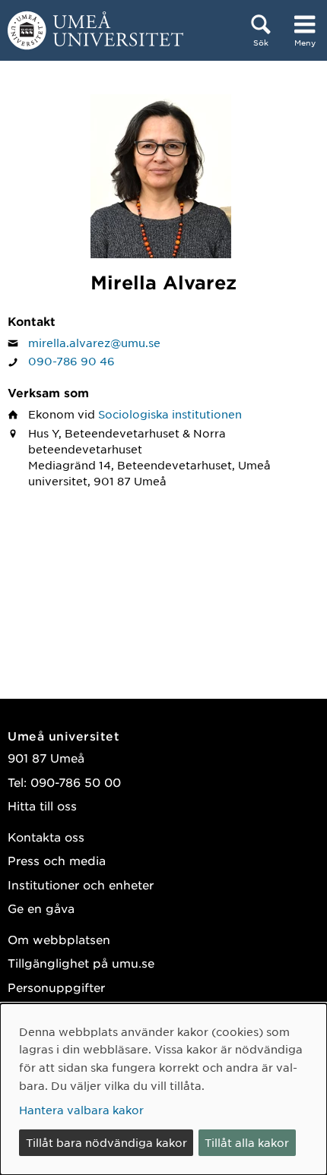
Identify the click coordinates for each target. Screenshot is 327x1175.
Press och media (57, 860)
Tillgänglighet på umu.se (81, 962)
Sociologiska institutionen (170, 414)
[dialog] (163, 1089)
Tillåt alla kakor (247, 1142)
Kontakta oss (46, 836)
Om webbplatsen (59, 939)
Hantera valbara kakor (81, 1110)
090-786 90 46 (71, 361)
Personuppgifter (56, 987)
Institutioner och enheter (81, 884)
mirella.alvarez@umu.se (94, 342)
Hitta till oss (42, 805)
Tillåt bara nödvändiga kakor (106, 1142)
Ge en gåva (41, 908)
